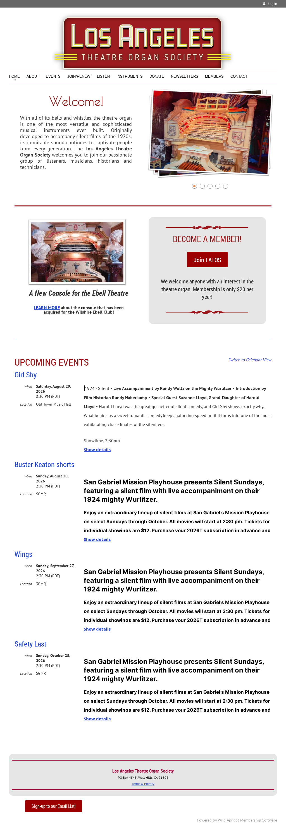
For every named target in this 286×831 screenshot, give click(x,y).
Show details (97, 450)
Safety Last (30, 644)
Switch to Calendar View (249, 360)
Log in (272, 3)
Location (26, 404)
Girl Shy (26, 375)
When (28, 386)
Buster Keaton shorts (44, 464)
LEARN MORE (47, 307)
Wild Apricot (228, 820)
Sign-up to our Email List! (54, 806)
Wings (23, 554)
